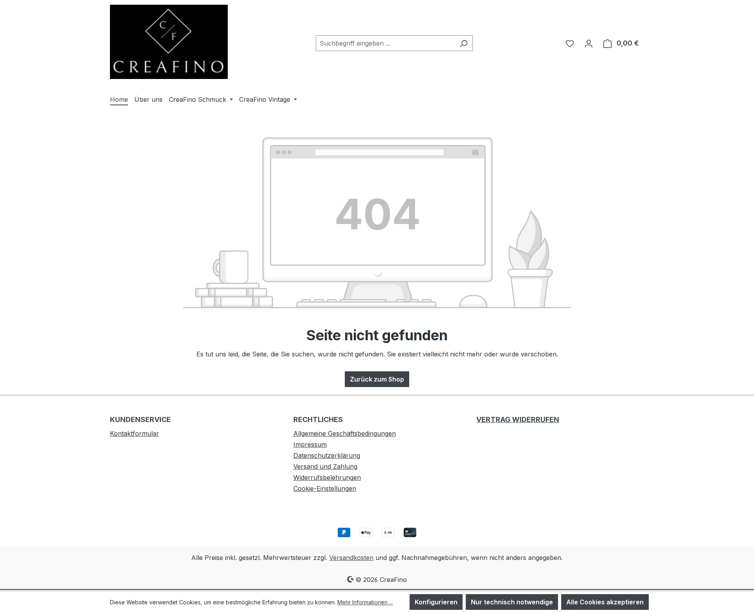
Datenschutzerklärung (326, 455)
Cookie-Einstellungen (324, 488)
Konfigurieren (436, 602)
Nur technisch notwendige (512, 602)
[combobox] (385, 43)
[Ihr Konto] (588, 43)
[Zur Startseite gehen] (169, 42)
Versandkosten (351, 558)
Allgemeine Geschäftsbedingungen (344, 433)
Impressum (310, 444)
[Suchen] (463, 43)
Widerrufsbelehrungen (327, 477)
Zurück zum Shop (377, 379)
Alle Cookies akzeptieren (605, 602)
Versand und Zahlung (325, 466)
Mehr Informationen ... (365, 602)
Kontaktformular (134, 433)
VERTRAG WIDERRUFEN (517, 419)
